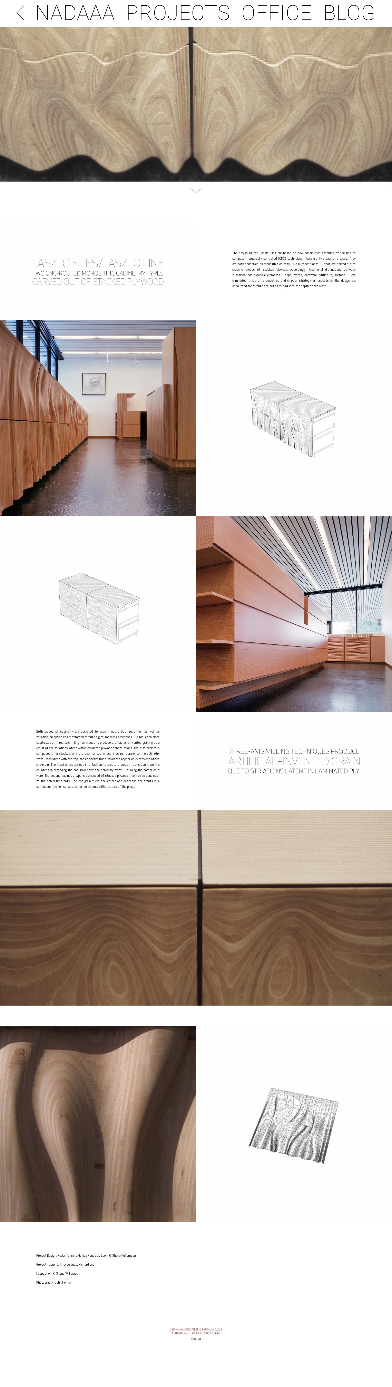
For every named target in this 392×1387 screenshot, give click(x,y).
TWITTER (206, 1333)
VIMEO (187, 1333)
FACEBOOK (196, 1333)
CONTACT (216, 1333)
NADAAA (75, 13)
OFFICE (276, 13)
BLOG (349, 13)
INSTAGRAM (177, 1333)
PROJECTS (178, 13)
